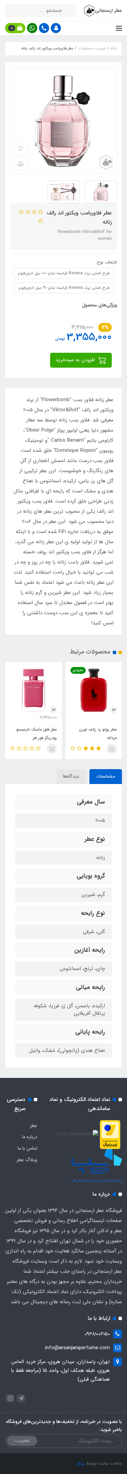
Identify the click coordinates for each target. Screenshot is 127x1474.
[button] (56, 28)
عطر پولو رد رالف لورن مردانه (98, 733)
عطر (33, 1125)
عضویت (22, 1440)
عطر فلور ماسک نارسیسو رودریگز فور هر (36, 733)
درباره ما (29, 1137)
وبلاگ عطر (27, 1160)
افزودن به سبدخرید (76, 360)
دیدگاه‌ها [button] (71, 776)
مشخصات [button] (105, 776)
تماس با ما (27, 1148)
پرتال (80, 1463)
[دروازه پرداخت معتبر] (110, 1134)
